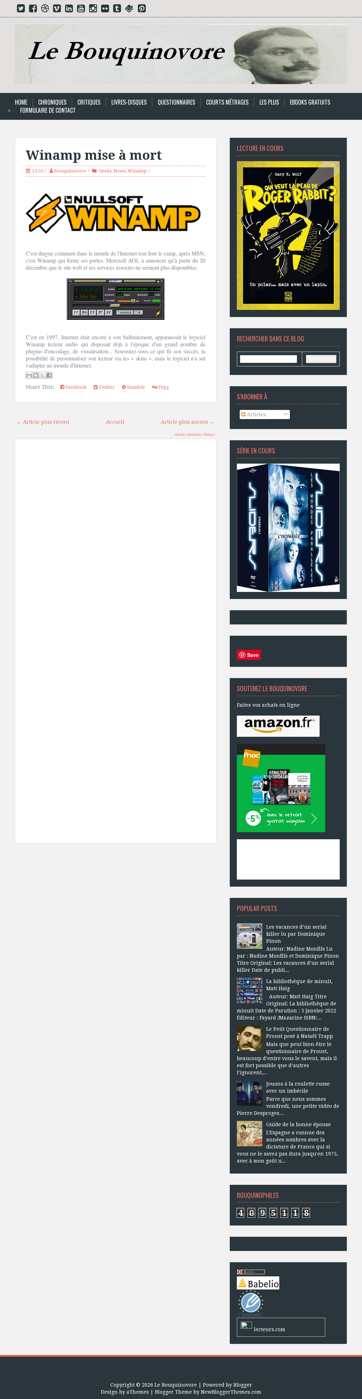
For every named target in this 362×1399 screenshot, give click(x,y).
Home (21, 102)
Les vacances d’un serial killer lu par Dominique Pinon (296, 934)
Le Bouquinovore (175, 1385)
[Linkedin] (69, 10)
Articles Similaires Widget (195, 434)
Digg (163, 387)
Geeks (105, 171)
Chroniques (52, 102)
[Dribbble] (45, 10)
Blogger (242, 1385)
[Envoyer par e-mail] (29, 375)
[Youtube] (81, 10)
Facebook (75, 387)
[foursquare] (129, 10)
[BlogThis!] (35, 375)
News (119, 171)
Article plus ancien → (188, 422)
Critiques (88, 102)
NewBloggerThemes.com (231, 1392)
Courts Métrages (227, 102)
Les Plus (269, 102)
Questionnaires (176, 102)
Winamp (137, 171)
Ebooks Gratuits (310, 102)
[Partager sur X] (42, 375)
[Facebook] (33, 10)
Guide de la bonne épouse (298, 1124)
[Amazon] (278, 725)
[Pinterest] (142, 10)
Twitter (106, 387)
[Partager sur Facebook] (49, 375)
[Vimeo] (57, 10)
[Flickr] (105, 10)
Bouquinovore (70, 171)
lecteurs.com (269, 1329)
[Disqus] (115, 545)
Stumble (135, 387)
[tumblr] (117, 10)
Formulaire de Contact (48, 110)
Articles (255, 414)
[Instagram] (93, 10)
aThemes (138, 1392)
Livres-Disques (129, 102)
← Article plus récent (43, 422)
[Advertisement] (115, 914)
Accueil (115, 422)
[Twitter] (21, 10)
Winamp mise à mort (94, 155)
